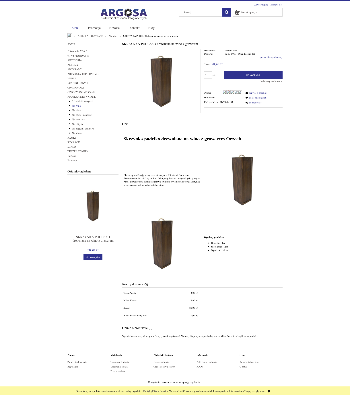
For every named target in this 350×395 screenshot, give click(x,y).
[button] (255, 92)
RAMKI (71, 137)
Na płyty (76, 110)
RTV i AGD (73, 142)
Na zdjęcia (77, 124)
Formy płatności (161, 361)
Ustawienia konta (119, 366)
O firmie (243, 366)
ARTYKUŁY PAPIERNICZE (82, 74)
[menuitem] (75, 28)
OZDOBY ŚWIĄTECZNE (81, 92)
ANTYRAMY (74, 69)
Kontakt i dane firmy (250, 361)
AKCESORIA (74, 60)
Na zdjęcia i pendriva (83, 128)
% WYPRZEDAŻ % (78, 55)
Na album (77, 133)
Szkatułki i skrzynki (82, 101)
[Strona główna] (122, 13)
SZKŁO (71, 146)
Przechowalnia (117, 371)
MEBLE (71, 78)
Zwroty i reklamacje (77, 361)
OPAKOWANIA (75, 87)
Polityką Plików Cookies (155, 391)
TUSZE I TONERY (77, 151)
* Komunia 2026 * (77, 51)
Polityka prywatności (207, 361)
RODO (200, 366)
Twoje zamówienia (119, 361)
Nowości (71, 156)
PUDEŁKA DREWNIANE (81, 96)
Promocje (72, 160)
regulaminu (195, 382)
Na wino (76, 105)
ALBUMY (72, 64)
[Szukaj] (226, 12)
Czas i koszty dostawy (164, 366)
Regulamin (72, 366)
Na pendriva (78, 119)
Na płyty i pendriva (82, 115)
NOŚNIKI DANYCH (78, 83)
